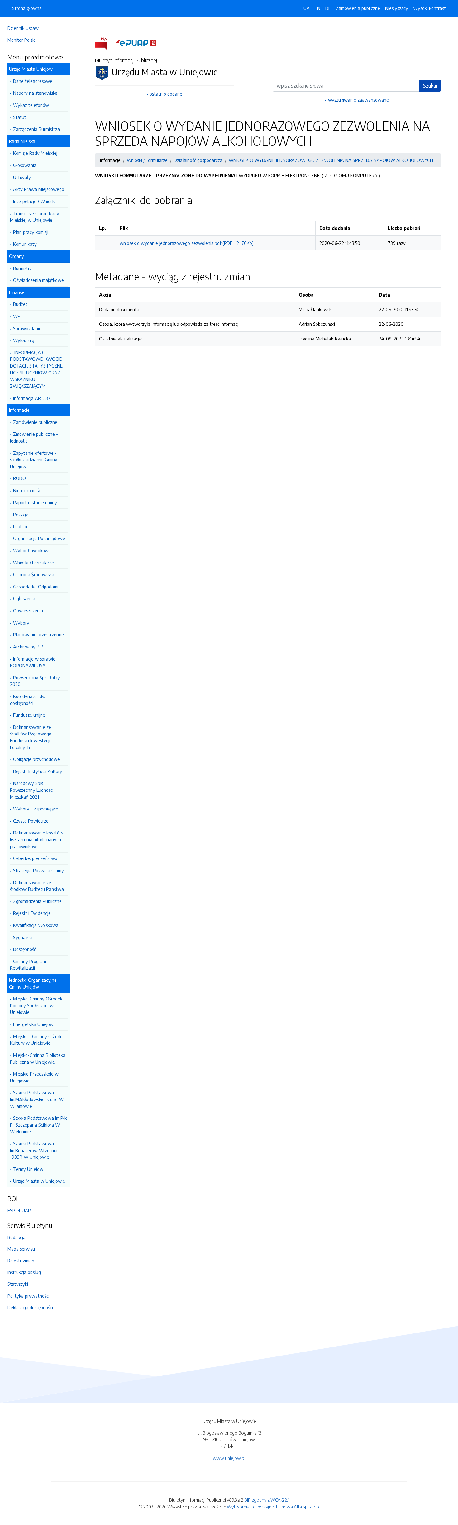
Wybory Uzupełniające (35, 808)
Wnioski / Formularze (33, 562)
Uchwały (22, 177)
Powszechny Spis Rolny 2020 (35, 681)
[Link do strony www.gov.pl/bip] (105, 42)
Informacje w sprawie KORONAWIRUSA (32, 662)
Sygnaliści (22, 937)
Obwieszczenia (28, 610)
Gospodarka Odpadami (35, 586)
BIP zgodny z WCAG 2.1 (266, 1500)
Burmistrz (22, 268)
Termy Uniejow (28, 1169)
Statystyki (17, 1284)
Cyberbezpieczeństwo (35, 858)
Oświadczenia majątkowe (38, 280)
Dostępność (24, 949)
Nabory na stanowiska (35, 93)
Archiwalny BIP (28, 646)
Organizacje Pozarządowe (39, 538)
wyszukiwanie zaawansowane (358, 99)
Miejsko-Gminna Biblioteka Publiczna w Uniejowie (37, 1058)
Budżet (20, 304)
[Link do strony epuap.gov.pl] (136, 42)
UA (306, 8)
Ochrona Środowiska (33, 574)
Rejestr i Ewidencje (32, 913)
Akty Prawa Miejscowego (38, 189)
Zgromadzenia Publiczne (37, 901)
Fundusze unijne (29, 715)
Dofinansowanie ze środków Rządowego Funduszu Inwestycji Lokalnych (30, 737)
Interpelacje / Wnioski (34, 201)
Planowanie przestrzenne (38, 634)
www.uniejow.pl (229, 1458)
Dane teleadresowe (32, 81)
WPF (18, 316)
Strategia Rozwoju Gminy (38, 870)
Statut (19, 117)
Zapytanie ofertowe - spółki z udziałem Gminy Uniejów (33, 459)
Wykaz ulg (23, 340)
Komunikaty (25, 244)
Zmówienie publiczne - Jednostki (34, 437)
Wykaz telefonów (31, 105)
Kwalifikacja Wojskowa (36, 925)
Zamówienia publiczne (358, 8)
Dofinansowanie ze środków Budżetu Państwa (37, 886)
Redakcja (16, 1237)
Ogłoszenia (24, 598)
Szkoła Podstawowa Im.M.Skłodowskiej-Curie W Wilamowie (37, 1099)
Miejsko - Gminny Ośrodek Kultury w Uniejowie (37, 1039)
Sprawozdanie (27, 328)
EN (317, 8)
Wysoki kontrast (429, 8)
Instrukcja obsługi (24, 1272)
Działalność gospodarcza (198, 160)
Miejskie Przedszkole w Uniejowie (34, 1077)
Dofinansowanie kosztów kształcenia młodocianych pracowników (36, 839)
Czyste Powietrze (31, 821)
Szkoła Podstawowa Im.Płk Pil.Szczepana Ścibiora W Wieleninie (38, 1124)
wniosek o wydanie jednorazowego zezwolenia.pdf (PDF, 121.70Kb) (187, 243)
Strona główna (27, 8)
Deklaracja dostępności (30, 1307)
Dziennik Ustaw (23, 28)
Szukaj (430, 86)
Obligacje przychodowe (36, 759)
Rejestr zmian (20, 1260)
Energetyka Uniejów (33, 1024)
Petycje (20, 514)
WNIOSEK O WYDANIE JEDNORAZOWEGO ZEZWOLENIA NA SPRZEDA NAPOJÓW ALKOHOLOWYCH (331, 160)
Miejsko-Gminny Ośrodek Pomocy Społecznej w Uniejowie (36, 1005)
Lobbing (21, 526)
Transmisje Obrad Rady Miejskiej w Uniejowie (34, 217)
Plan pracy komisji (30, 232)
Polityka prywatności (28, 1296)
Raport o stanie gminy (35, 502)
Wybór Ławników (31, 550)
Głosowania (24, 165)
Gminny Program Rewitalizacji (28, 964)
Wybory (21, 622)
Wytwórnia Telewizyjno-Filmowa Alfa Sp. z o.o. (273, 1506)
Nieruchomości (27, 490)
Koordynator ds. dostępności (27, 699)
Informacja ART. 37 (31, 398)
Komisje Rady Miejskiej (35, 153)
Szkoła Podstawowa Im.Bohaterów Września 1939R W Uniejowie (33, 1150)
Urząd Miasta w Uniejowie (39, 1181)
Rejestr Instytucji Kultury (37, 771)
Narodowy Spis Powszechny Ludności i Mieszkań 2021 (33, 789)
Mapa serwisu (21, 1249)
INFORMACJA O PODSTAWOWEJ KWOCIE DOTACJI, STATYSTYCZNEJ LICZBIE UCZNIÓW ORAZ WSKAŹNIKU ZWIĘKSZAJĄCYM (37, 369)
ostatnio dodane (166, 94)
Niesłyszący (396, 8)
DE (328, 8)
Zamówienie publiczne (35, 422)
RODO (19, 478)
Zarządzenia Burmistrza (36, 129)
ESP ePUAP (19, 1210)
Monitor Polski (21, 40)
